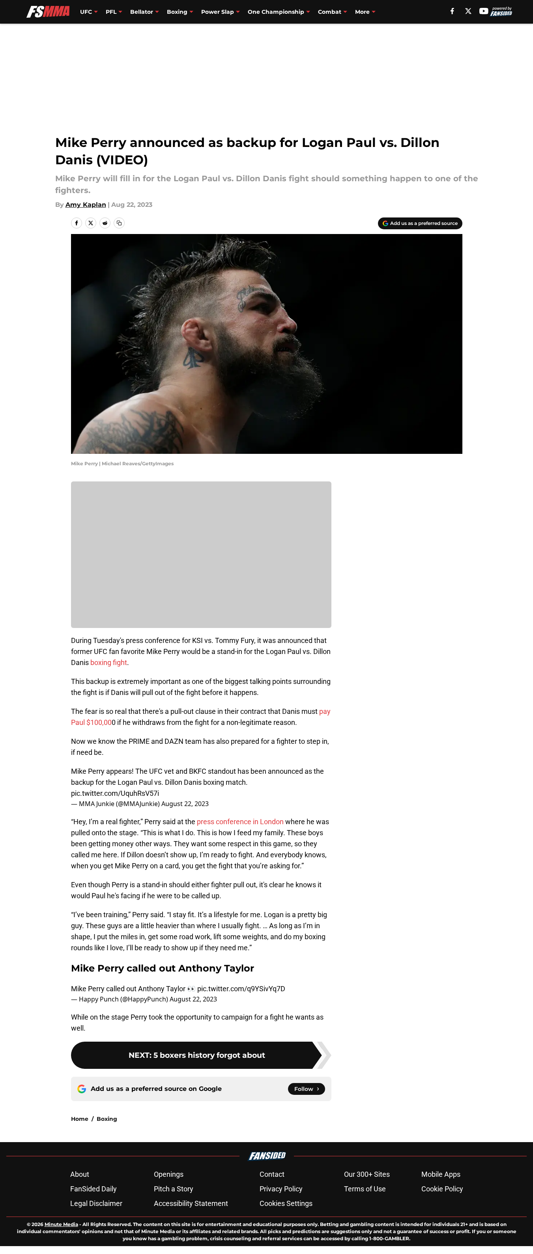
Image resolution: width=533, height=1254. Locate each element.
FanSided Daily (93, 1189)
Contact (272, 1174)
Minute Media (61, 1224)
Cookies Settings (286, 1203)
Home (79, 1118)
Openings (168, 1174)
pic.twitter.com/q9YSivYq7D (241, 989)
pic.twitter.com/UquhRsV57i (115, 793)
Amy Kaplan (85, 204)
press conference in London (240, 821)
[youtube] (483, 11)
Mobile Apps (440, 1174)
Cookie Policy (442, 1189)
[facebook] (452, 11)
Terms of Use (365, 1189)
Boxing (107, 1118)
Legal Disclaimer (96, 1203)
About (79, 1174)
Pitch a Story (173, 1189)
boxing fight (108, 662)
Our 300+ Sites (367, 1174)
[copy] (119, 223)
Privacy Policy (281, 1189)
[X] (468, 11)
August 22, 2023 (185, 803)
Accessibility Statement (191, 1203)
